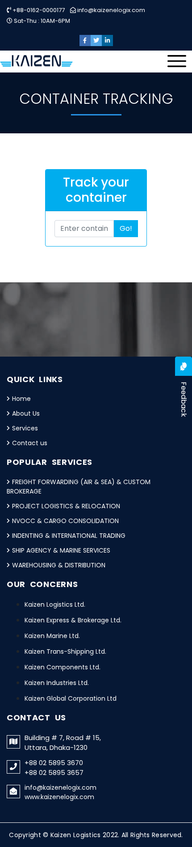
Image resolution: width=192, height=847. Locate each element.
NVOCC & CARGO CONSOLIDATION (65, 520)
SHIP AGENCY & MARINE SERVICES (61, 550)
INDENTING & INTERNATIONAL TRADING (68, 535)
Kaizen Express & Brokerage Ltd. (73, 620)
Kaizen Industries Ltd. (57, 682)
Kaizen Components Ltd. (62, 667)
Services (25, 428)
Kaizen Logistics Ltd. (55, 604)
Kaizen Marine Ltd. (52, 635)
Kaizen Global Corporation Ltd (71, 698)
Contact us (29, 442)
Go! (126, 228)
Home (21, 398)
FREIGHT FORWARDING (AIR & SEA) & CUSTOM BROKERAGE (78, 486)
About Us (26, 413)
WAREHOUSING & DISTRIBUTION (58, 565)
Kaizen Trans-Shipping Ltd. (65, 651)
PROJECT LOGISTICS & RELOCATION (66, 506)
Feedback (184, 399)
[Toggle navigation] (179, 63)
